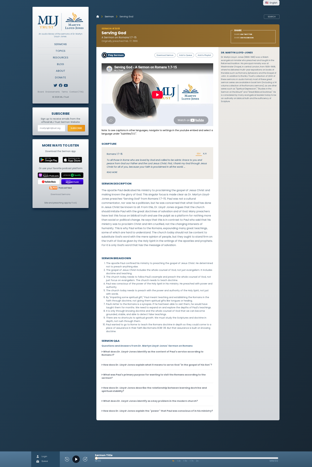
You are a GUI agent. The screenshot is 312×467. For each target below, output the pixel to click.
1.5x (185, 460)
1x (173, 460)
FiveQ (74, 202)
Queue (44, 461)
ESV (199, 153)
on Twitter (243, 34)
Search (272, 16)
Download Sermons (60, 194)
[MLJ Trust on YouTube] (65, 85)
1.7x (192, 460)
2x (197, 460)
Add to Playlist (204, 55)
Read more (112, 172)
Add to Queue (185, 55)
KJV (205, 153)
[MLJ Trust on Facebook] (60, 85)
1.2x (179, 460)
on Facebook (244, 37)
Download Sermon (165, 55)
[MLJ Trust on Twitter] (55, 85)
